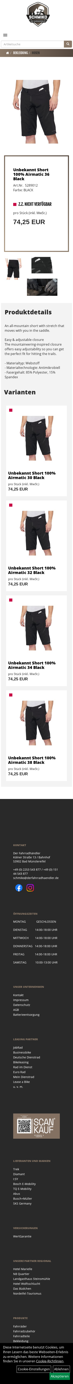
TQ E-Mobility (22, 1189)
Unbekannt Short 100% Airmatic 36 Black (31, 174)
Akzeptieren (60, 1376)
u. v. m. (18, 1087)
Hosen (36, 53)
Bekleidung (20, 53)
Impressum (21, 1000)
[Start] (7, 53)
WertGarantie (22, 1236)
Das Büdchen (22, 1289)
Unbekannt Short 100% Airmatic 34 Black (32, 665)
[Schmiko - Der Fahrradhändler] (38, 14)
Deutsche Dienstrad (26, 1057)
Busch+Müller (22, 1198)
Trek (16, 1169)
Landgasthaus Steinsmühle (31, 1279)
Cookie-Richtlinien (49, 1361)
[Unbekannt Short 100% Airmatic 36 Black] (36, 111)
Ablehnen (61, 1369)
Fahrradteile (21, 1336)
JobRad (18, 1047)
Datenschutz (21, 1005)
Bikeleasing (21, 1062)
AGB (16, 1010)
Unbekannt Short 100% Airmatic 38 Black (32, 760)
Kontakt (18, 995)
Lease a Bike (21, 1082)
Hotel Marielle (22, 1269)
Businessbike (22, 1052)
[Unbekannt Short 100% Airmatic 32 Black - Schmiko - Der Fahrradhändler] (36, 533)
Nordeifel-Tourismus (27, 1293)
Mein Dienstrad (23, 1077)
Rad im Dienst (22, 1067)
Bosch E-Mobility (24, 1184)
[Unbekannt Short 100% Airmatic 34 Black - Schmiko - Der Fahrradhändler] (36, 628)
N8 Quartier (21, 1274)
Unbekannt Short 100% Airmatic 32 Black (32, 570)
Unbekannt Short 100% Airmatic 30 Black (32, 475)
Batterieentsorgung (26, 1015)
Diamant (19, 1174)
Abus (16, 1194)
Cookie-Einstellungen (34, 1369)
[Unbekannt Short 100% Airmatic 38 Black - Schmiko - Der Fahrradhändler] (36, 723)
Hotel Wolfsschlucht (26, 1284)
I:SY (15, 1179)
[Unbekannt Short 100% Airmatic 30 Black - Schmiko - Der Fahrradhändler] (36, 438)
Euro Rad (19, 1072)
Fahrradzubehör (24, 1331)
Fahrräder (20, 1326)
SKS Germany (22, 1203)
